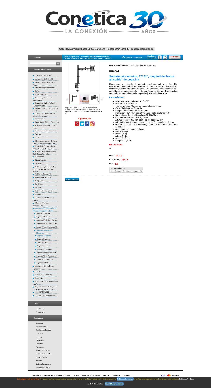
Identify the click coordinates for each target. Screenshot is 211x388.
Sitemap (39, 360)
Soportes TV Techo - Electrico (47, 220)
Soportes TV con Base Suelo (46, 223)
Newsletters (40, 347)
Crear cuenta (152, 58)
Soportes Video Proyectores (46, 256)
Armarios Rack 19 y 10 (43, 75)
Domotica (38, 187)
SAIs (37, 137)
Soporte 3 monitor (44, 242)
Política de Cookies (43, 350)
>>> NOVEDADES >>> (43, 292)
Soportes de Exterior (43, 263)
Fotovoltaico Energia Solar (45, 191)
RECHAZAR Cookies (114, 384)
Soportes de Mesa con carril (46, 252)
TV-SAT (38, 271)
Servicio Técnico (42, 357)
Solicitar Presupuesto (43, 364)
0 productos (137, 57)
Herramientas (40, 119)
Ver (110, 148)
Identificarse (40, 309)
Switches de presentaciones (45, 87)
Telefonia (38, 163)
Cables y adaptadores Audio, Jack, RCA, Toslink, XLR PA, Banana (44, 169)
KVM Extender (40, 94)
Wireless (38, 134)
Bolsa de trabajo (41, 327)
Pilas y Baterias (40, 160)
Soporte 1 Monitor (44, 235)
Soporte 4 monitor (44, 246)
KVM (37, 91)
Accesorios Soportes (44, 249)
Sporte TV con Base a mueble (47, 227)
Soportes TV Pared (43, 217)
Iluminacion (39, 194)
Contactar (39, 333)
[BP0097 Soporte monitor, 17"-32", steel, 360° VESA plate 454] (84, 77)
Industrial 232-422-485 (43, 275)
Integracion (39, 278)
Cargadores (39, 181)
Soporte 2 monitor (44, 239)
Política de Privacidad (43, 354)
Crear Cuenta (40, 312)
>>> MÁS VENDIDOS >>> (45, 295)
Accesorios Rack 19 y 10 (44, 79)
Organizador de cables (43, 177)
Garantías (39, 344)
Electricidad (39, 157)
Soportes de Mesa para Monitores (83, 58)
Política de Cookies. (186, 379)
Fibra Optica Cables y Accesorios (47, 122)
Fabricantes (40, 340)
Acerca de (39, 323)
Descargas (39, 337)
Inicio (66, 56)
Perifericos (39, 184)
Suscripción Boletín (43, 367)
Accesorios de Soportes (44, 259)
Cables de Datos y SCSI (43, 174)
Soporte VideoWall (43, 213)
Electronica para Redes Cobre (45, 131)
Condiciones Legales (43, 330)
